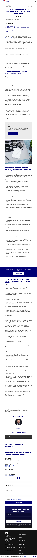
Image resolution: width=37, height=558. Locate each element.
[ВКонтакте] (16, 16)
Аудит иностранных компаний (10, 544)
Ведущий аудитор (18, 428)
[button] (13, 133)
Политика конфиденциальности (10, 538)
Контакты (21, 553)
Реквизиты (6, 540)
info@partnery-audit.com (9, 465)
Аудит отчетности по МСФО (10, 547)
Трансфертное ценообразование (11, 548)
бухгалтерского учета (9, 37)
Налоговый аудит (22, 540)
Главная (6, 5)
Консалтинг (21, 537)
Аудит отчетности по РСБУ (9, 545)
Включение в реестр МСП (9, 550)
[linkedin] (17, 478)
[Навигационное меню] (35, 1)
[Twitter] (21, 16)
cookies (25, 556)
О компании (22, 544)
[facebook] (19, 478)
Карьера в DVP (22, 547)
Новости (20, 550)
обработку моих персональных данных (16, 499)
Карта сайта (7, 541)
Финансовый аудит (22, 534)
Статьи (10, 5)
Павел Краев (18, 427)
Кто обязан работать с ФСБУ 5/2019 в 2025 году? (14, 26)
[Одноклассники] (18, 16)
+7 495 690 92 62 (8, 466)
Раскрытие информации (9, 539)
